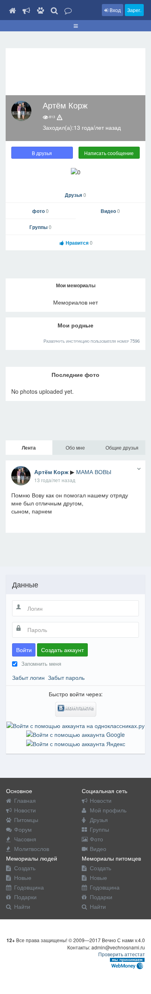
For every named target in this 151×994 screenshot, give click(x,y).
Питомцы (26, 820)
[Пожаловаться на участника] (59, 117)
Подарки (25, 897)
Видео (110, 211)
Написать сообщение (109, 152)
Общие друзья (122, 447)
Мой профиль (108, 810)
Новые (22, 877)
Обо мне (75, 447)
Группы (40, 227)
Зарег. (134, 9)
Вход (114, 9)
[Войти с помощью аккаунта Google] (75, 734)
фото (40, 211)
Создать (24, 868)
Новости (25, 810)
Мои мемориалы (75, 285)
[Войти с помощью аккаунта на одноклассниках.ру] (75, 725)
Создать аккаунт (62, 650)
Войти (24, 650)
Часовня (25, 839)
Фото (96, 839)
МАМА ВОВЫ (93, 472)
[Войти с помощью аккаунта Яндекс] (75, 742)
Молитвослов (31, 849)
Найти (22, 906)
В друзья (42, 152)
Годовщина (29, 887)
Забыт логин (28, 677)
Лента (29, 447)
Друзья (75, 194)
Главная (25, 800)
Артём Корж (51, 472)
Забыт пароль (66, 677)
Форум (23, 829)
